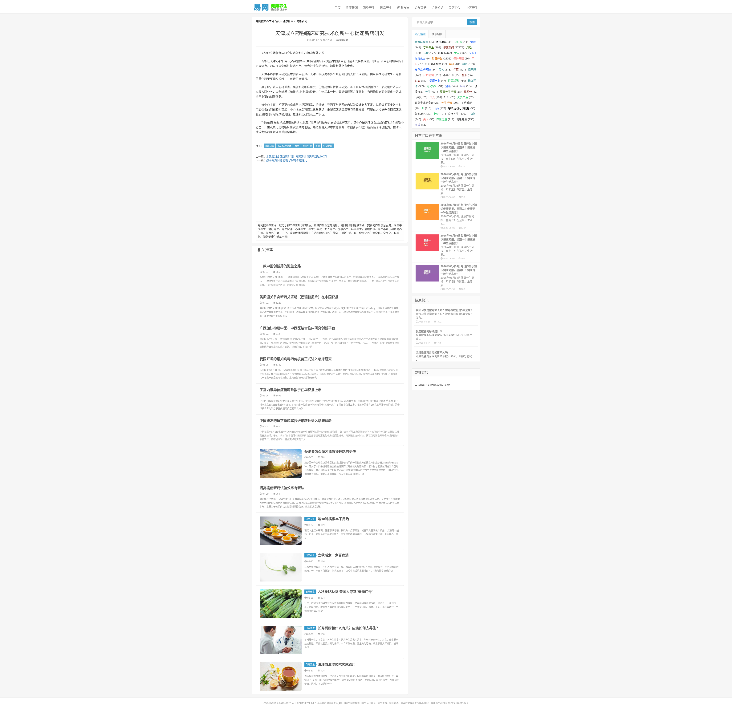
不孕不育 (448, 75)
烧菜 (448, 86)
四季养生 (369, 8)
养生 (428, 91)
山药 (436, 108)
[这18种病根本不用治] (281, 531)
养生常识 (446, 102)
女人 (456, 53)
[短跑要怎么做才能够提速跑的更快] (281, 463)
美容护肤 (455, 8)
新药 (297, 146)
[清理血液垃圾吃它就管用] (281, 676)
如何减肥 (420, 113)
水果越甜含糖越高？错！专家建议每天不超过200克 (296, 156)
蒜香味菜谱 (421, 42)
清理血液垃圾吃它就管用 (337, 664)
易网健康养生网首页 (268, 21)
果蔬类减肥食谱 (424, 102)
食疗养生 (453, 113)
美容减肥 (466, 102)
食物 (473, 42)
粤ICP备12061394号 (458, 703)
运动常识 (432, 86)
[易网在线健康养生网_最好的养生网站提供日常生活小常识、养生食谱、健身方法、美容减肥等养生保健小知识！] (271, 6)
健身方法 (403, 8)
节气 (441, 69)
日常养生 (386, 8)
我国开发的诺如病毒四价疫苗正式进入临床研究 (296, 359)
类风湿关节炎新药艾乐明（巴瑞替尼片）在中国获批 (299, 297)
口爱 (432, 97)
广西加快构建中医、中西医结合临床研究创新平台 (297, 328)
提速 (317, 146)
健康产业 (434, 80)
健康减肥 (453, 80)
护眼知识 (437, 8)
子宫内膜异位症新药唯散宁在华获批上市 (290, 389)
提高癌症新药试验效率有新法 (282, 488)
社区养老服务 (433, 64)
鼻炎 (419, 97)
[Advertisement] (330, 192)
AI (423, 108)
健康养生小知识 (439, 703)
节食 (426, 53)
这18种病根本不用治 (333, 519)
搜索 (472, 22)
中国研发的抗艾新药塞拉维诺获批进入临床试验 (296, 420)
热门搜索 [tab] (420, 34)
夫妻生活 (462, 97)
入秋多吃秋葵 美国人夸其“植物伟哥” (345, 591)
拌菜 (456, 69)
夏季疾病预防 (423, 69)
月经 (469, 47)
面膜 (417, 125)
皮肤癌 (458, 42)
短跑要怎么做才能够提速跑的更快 (330, 451)
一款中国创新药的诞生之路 (280, 266)
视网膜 (472, 69)
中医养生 (472, 8)
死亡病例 (428, 75)
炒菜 (440, 53)
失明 (426, 119)
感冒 (465, 64)
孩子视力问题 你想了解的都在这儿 (286, 160)
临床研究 (269, 146)
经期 (462, 86)
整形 (464, 75)
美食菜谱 (420, 8)
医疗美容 (441, 42)
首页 (338, 8)
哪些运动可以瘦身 (459, 108)
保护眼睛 (458, 58)
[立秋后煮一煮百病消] (281, 567)
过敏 (417, 80)
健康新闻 (352, 8)
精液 (451, 64)
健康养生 (461, 119)
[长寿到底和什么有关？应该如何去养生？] (281, 640)
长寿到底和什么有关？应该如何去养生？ (349, 628)
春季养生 (428, 47)
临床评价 (307, 146)
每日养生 (437, 58)
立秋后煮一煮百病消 (333, 555)
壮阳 (446, 97)
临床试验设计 (284, 146)
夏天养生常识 (448, 91)
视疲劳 (468, 91)
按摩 (472, 113)
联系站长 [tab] (437, 34)
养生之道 (441, 119)
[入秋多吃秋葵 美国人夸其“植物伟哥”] (281, 603)
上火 (436, 113)
